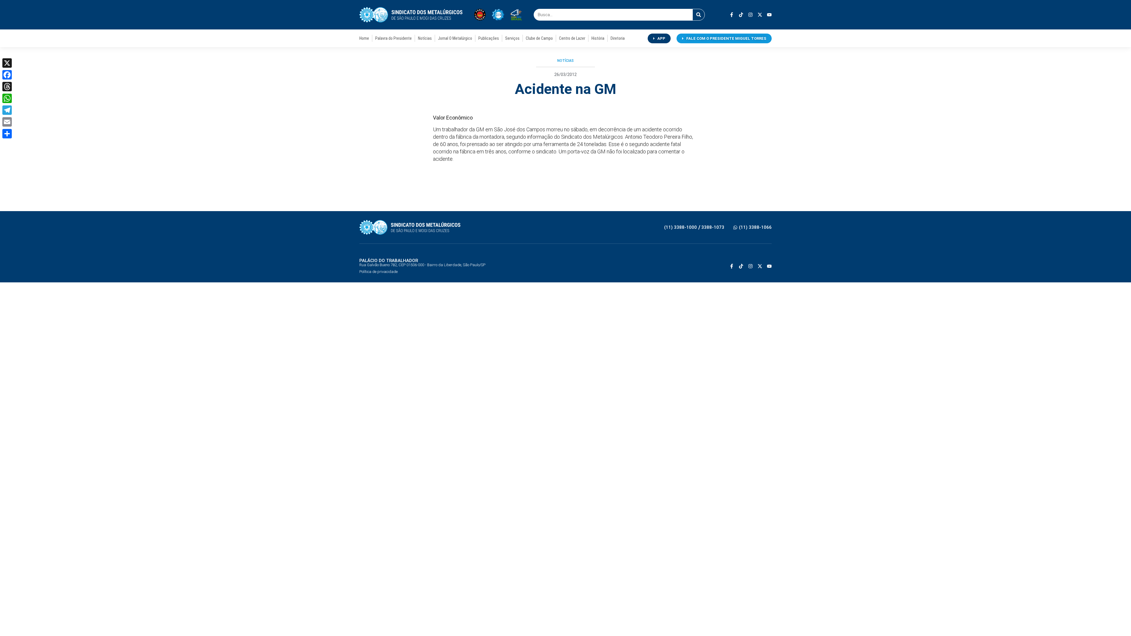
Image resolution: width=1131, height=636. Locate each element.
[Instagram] (750, 14)
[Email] (7, 122)
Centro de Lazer (572, 38)
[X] (7, 63)
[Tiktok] (741, 14)
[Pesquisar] (699, 14)
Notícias (425, 38)
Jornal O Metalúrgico (455, 38)
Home (364, 38)
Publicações (488, 38)
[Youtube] (769, 14)
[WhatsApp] (7, 98)
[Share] (7, 134)
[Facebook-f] (731, 14)
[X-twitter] (760, 14)
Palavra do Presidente (393, 38)
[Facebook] (7, 75)
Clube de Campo (539, 38)
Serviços (512, 38)
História (597, 38)
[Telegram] (7, 110)
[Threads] (7, 86)
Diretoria (618, 38)
